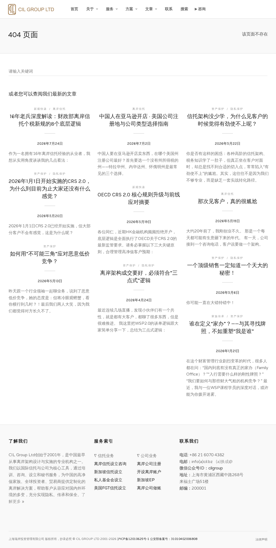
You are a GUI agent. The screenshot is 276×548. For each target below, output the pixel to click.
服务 (109, 9)
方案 (129, 9)
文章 (149, 9)
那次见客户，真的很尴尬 (227, 201)
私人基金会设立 (108, 480)
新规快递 (40, 109)
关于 (90, 9)
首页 (74, 9)
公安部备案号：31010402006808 (173, 539)
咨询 (202, 9)
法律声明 (261, 539)
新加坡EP (146, 480)
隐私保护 (236, 109)
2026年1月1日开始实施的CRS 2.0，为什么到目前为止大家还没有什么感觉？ (50, 188)
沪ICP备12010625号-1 (133, 539)
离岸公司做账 (149, 488)
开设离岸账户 (149, 471)
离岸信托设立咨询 (111, 463)
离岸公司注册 (150, 463)
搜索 (184, 9)
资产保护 (218, 109)
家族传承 (218, 316)
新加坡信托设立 (109, 471)
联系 (168, 9)
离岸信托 (59, 109)
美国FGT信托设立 (111, 488)
